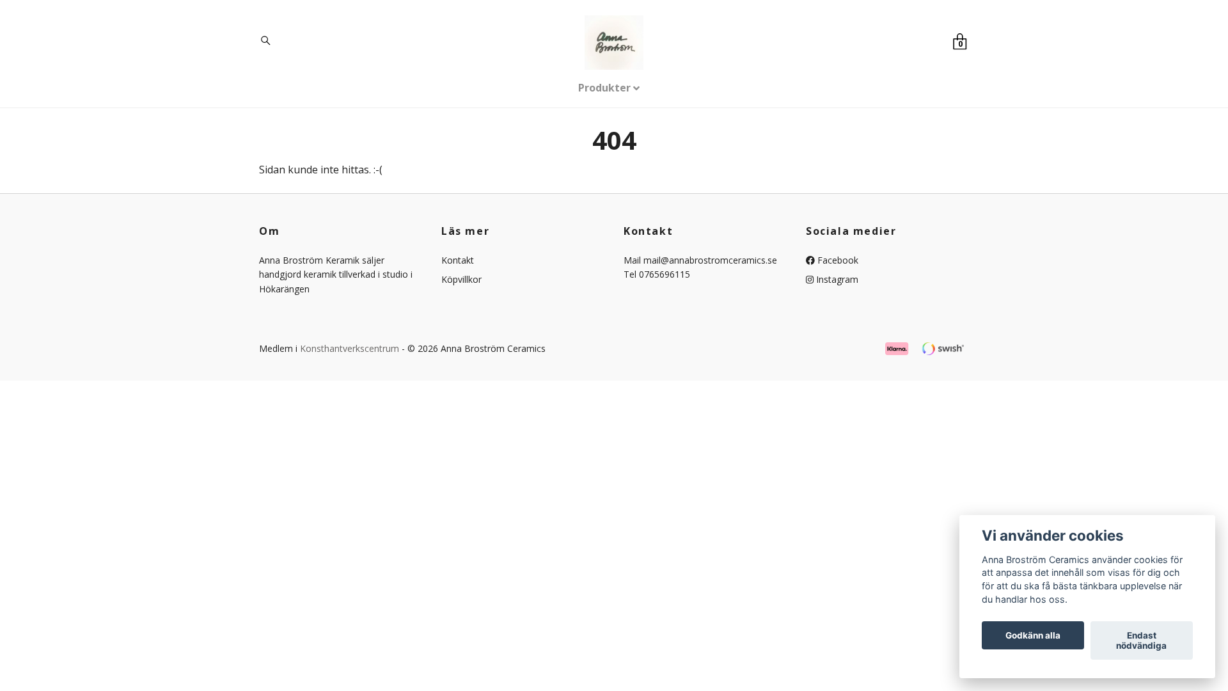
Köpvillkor (461, 279)
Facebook (836, 260)
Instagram (836, 279)
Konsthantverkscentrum (349, 348)
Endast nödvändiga (1141, 640)
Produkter (604, 88)
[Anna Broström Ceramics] (614, 42)
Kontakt (457, 260)
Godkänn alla (1032, 635)
